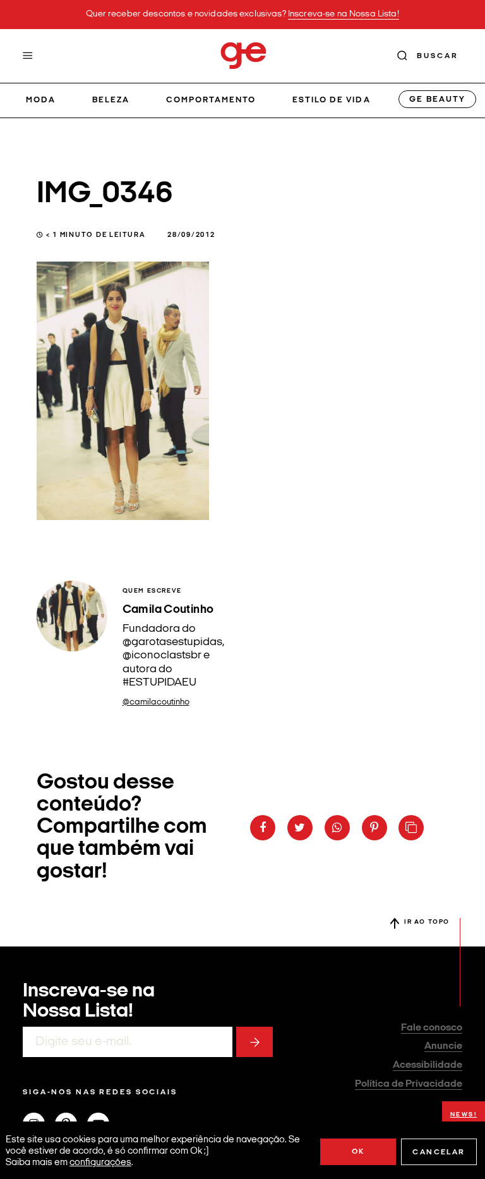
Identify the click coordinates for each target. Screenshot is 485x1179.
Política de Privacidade (408, 1084)
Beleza (110, 100)
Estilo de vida (331, 100)
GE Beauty (437, 99)
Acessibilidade (427, 1065)
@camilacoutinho (156, 702)
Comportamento (211, 100)
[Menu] (28, 56)
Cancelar (438, 1152)
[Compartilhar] (262, 827)
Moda (41, 100)
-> (254, 1042)
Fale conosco (431, 1028)
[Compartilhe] (411, 827)
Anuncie (443, 1046)
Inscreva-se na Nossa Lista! (343, 14)
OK (358, 1152)
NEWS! (463, 1114)
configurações (100, 1163)
